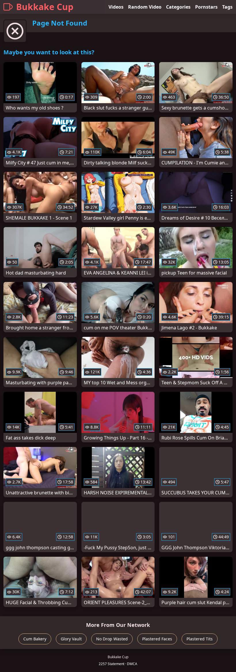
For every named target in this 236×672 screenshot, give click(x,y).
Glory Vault (71, 639)
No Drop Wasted (112, 639)
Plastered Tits (199, 639)
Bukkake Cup (44, 7)
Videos (116, 7)
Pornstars (206, 7)
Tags (227, 7)
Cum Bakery (34, 639)
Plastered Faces (157, 639)
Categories (178, 7)
